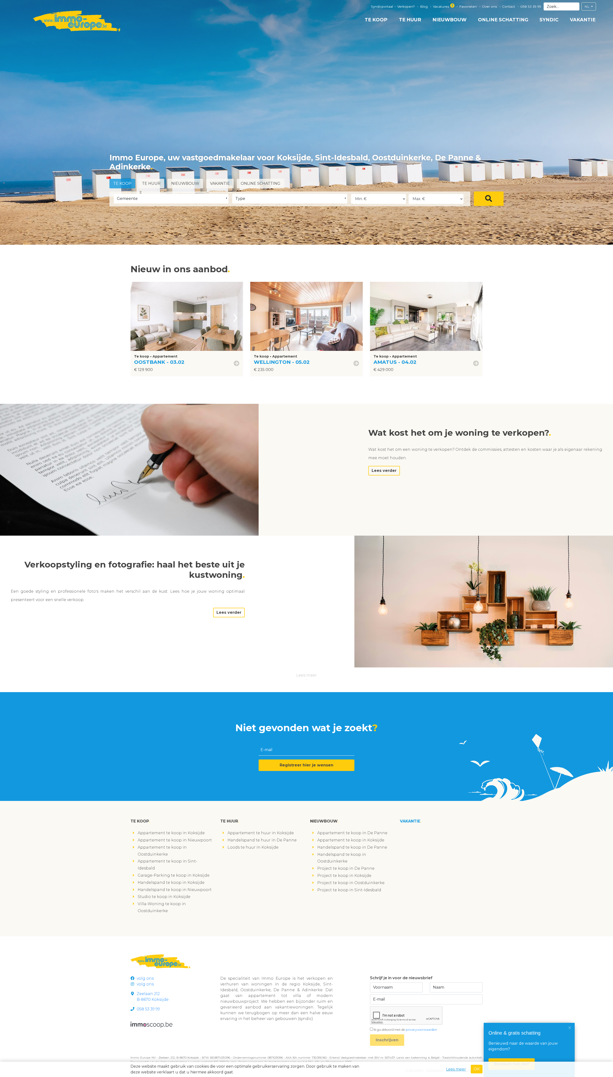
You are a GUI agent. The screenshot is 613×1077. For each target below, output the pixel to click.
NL (587, 6)
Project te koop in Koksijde (344, 875)
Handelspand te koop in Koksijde (171, 882)
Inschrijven (387, 1040)
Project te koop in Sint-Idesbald (349, 890)
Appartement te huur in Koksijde (260, 833)
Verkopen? (406, 6)
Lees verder (384, 470)
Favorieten (468, 6)
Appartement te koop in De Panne (352, 833)
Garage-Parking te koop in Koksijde (174, 875)
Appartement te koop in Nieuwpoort (175, 840)
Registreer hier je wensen (306, 765)
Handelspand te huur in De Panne (262, 840)
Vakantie (583, 20)
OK (477, 1069)
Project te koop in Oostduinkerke (351, 882)
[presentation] (235, 316)
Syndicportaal (382, 6)
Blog (424, 6)
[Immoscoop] (151, 1024)
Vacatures (443, 6)
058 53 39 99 (530, 6)
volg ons (145, 978)
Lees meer (306, 675)
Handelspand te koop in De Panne (352, 847)
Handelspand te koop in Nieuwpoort (175, 889)
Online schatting (503, 20)
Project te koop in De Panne (346, 868)
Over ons (490, 6)
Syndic (548, 20)
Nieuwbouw (449, 20)
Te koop (376, 20)
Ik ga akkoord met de (405, 1029)
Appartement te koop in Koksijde (171, 833)
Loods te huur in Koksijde (252, 847)
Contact (509, 6)
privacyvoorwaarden (421, 1029)
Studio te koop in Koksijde (164, 896)
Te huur (410, 20)
